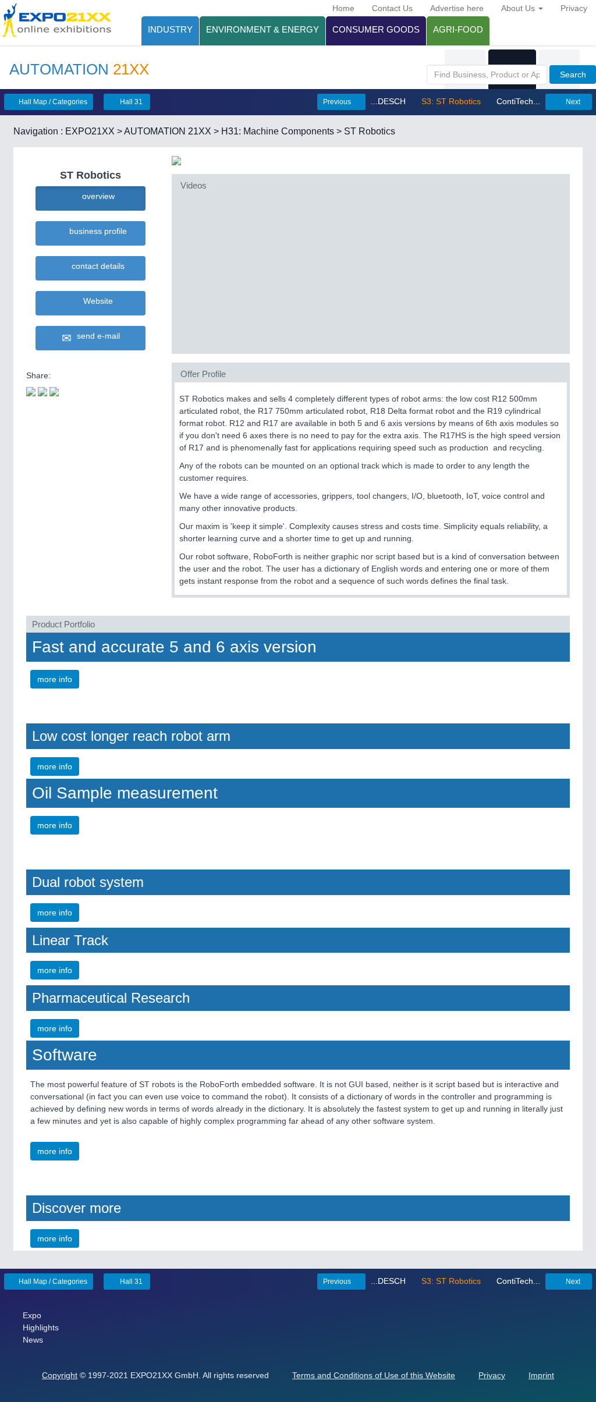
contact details (96, 266)
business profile (96, 231)
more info (54, 679)
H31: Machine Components (277, 131)
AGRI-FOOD (458, 29)
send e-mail (96, 335)
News (33, 1339)
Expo (32, 1315)
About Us (519, 8)
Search (573, 74)
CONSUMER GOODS (376, 29)
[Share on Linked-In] (54, 390)
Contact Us (392, 8)
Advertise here (457, 8)
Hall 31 (130, 102)
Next (572, 102)
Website (96, 301)
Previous (338, 102)
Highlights (41, 1327)
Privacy (573, 8)
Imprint (541, 1375)
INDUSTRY (170, 29)
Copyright (59, 1375)
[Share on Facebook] (42, 390)
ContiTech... (517, 101)
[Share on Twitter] (31, 390)
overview (96, 196)
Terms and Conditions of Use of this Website (373, 1375)
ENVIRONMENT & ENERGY (262, 29)
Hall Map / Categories (52, 102)
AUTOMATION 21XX (167, 131)
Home (343, 8)
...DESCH (389, 101)
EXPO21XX (90, 131)
